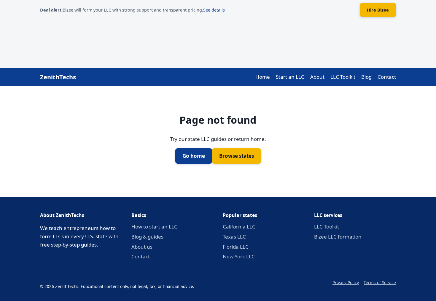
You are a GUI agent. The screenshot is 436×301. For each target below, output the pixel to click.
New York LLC (239, 256)
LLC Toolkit (342, 76)
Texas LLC (234, 236)
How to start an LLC (154, 226)
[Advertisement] (218, 43)
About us (141, 246)
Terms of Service (380, 282)
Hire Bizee (378, 10)
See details (214, 10)
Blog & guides (147, 236)
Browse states (236, 155)
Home (262, 76)
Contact (387, 76)
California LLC (239, 226)
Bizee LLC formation (338, 236)
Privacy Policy (345, 282)
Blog (366, 76)
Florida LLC (236, 246)
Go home (193, 155)
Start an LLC (290, 76)
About (317, 76)
